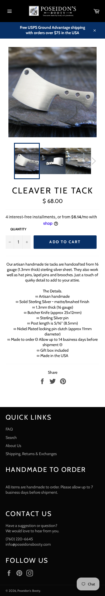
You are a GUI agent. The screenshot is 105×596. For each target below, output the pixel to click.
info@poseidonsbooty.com (28, 544)
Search (11, 437)
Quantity (18, 229)
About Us (13, 445)
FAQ (9, 429)
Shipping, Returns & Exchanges (31, 453)
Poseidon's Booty (28, 591)
